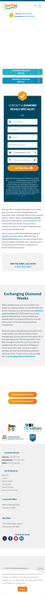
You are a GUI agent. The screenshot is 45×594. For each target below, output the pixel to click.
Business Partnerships (10, 490)
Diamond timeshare (10, 239)
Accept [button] (23, 589)
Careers (5, 478)
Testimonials (6, 484)
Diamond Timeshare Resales (21, 72)
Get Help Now (22, 168)
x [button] (43, 572)
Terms (25, 196)
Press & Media (7, 481)
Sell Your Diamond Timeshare (22, 395)
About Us (5, 475)
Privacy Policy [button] (20, 583)
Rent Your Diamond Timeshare (22, 401)
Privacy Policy (12, 180)
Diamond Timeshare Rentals (21, 80)
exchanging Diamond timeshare (21, 356)
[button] (25, 160)
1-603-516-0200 (29, 16)
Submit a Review (8, 487)
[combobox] (10, 145)
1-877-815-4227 (27, 14)
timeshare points (33, 218)
